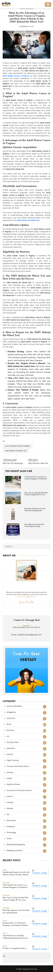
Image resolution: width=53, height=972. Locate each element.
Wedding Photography (16, 844)
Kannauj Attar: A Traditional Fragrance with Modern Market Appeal (15, 924)
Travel (9, 838)
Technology (11, 832)
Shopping (11, 826)
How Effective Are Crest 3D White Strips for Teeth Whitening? (34, 525)
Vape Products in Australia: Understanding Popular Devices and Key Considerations (15, 936)
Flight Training (12, 760)
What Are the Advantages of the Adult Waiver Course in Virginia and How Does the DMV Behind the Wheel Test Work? (14, 463)
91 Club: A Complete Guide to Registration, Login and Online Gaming (15, 949)
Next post (33, 460)
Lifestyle (10, 802)
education (11, 748)
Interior (10, 796)
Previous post (9, 460)
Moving (10, 808)
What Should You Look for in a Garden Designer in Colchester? (36, 478)
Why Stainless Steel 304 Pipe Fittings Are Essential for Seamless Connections (39, 463)
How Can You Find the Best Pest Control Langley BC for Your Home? (36, 494)
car (8, 736)
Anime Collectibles (14, 706)
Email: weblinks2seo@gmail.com (26, 634)
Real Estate (11, 820)
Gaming (10, 772)
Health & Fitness (13, 784)
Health (9, 778)
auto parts (11, 718)
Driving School (12, 742)
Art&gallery (11, 712)
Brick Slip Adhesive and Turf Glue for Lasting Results (35, 510)
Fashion (10, 754)
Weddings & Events (15, 850)
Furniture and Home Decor (18, 766)
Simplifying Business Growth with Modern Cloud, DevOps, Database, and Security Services (16, 873)
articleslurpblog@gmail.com (26, 597)
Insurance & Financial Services (19, 790)
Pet (8, 814)
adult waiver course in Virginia (17, 446)
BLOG (9, 724)
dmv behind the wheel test (16, 451)
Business (10, 730)
